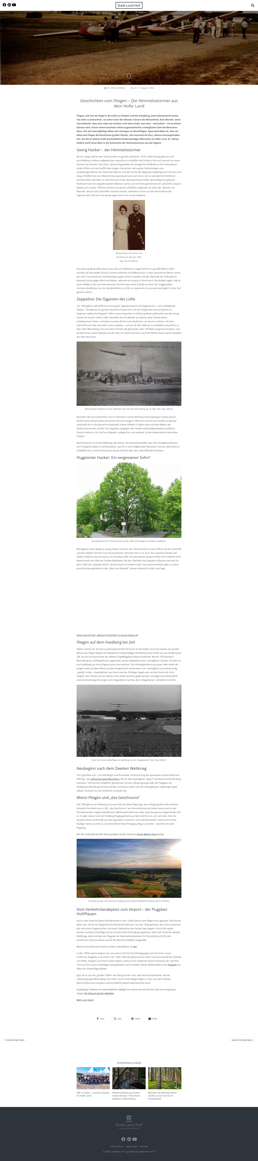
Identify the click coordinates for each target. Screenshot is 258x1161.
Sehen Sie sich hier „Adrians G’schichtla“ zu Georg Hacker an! (107, 635)
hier (135, 946)
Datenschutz (116, 1146)
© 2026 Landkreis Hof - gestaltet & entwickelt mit (128, 1151)
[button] (252, 5)
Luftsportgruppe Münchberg (104, 779)
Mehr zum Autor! (85, 1000)
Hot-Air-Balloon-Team (147, 834)
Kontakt (144, 1146)
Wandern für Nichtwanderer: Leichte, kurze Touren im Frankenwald (162, 1095)
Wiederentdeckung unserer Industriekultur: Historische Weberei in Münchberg (126, 1095)
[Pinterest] (9, 5)
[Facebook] (4, 5)
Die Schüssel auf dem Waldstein (99, 993)
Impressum (131, 1146)
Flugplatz (172, 964)
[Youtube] (14, 5)
